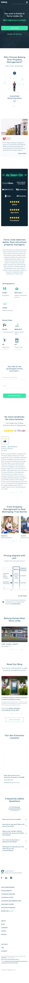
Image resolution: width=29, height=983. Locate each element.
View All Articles (14, 719)
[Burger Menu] (27, 2)
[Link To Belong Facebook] (3, 878)
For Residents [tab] (14, 810)
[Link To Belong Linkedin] (7, 878)
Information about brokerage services (15, 961)
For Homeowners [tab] (14, 807)
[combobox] (14, 378)
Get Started (14, 28)
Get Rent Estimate (14, 395)
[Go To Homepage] (4, 2)
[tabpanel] (14, 834)
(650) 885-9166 (17, 34)
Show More (22, 596)
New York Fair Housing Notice (10, 959)
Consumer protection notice (9, 963)
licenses (3, 957)
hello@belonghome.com (12, 782)
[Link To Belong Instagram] (11, 878)
